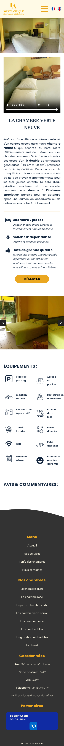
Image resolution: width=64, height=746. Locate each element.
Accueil (32, 545)
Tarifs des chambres (32, 561)
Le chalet (32, 645)
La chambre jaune (32, 588)
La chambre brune (32, 621)
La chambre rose (32, 597)
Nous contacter (32, 569)
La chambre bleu (32, 629)
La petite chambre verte (32, 605)
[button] (3, 323)
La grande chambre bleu (32, 637)
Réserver (32, 278)
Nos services (32, 553)
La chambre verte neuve (32, 613)
